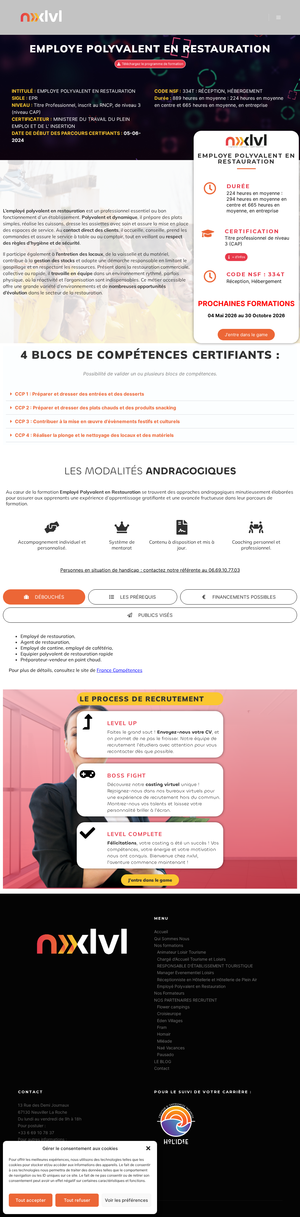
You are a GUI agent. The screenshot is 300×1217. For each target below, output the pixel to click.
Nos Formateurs (169, 993)
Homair (164, 1033)
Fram (162, 1027)
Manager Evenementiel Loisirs (185, 972)
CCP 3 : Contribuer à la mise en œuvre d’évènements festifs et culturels (97, 421)
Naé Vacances (171, 1047)
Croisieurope (169, 1013)
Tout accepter (31, 1200)
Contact (161, 1068)
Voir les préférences (126, 1200)
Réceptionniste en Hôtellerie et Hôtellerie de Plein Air (207, 979)
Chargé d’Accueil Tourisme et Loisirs (191, 959)
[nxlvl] (41, 17)
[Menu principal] (278, 17)
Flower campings (173, 1006)
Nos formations (168, 945)
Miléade (164, 1041)
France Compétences (119, 670)
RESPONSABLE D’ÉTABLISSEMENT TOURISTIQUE (205, 965)
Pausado (165, 1054)
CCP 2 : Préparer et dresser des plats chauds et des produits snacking (95, 408)
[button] (148, 1148)
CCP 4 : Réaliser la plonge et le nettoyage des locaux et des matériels (94, 435)
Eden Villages (170, 1020)
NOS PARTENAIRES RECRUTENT (185, 1000)
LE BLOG (162, 1061)
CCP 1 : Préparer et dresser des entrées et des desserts (79, 394)
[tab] (44, 597)
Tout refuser (77, 1200)
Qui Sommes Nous (171, 938)
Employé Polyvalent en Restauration (191, 986)
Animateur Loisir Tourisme (181, 952)
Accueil (161, 931)
